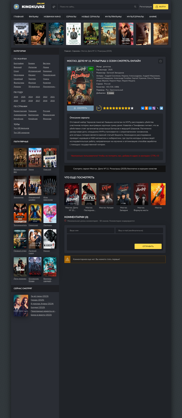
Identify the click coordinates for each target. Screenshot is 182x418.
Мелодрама (19, 75)
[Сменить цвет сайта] (54, 6)
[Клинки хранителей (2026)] (160, 34)
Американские (20, 115)
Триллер (32, 79)
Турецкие (32, 111)
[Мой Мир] (150, 108)
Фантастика (19, 82)
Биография (19, 63)
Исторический (34, 71)
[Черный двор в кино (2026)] (21, 34)
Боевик (31, 63)
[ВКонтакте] (142, 108)
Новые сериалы (91, 16)
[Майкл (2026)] (143, 34)
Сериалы (71, 16)
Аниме (153, 16)
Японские (47, 119)
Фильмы (33, 16)
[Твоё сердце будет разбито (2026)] (126, 34)
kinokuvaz (33, 6)
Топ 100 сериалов (21, 132)
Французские (49, 115)
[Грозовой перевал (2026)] (38, 34)
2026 (16, 97)
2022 (45, 97)
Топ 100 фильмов (21, 128)
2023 (38, 97)
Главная (18, 16)
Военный (18, 67)
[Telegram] (161, 108)
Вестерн (46, 63)
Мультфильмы (113, 16)
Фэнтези (32, 82)
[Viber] (153, 108)
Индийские (18, 119)
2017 (38, 100)
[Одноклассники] (146, 108)
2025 (23, 97)
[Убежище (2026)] (91, 34)
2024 (30, 97)
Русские (46, 111)
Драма (46, 67)
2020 (16, 100)
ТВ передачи (34, 86)
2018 (30, 100)
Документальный (49, 86)
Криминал (47, 71)
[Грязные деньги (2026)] (108, 34)
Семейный (18, 79)
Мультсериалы (135, 16)
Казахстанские (20, 111)
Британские (33, 115)
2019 (23, 100)
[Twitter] (157, 108)
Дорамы (17, 86)
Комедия (47, 82)
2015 (52, 100)
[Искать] (135, 6)
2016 (45, 100)
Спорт (16, 71)
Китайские (33, 119)
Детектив (32, 67)
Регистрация (146, 6)
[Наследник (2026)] (73, 34)
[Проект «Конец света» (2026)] (56, 34)
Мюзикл (31, 75)
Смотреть (82, 108)
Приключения (49, 75)
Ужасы (46, 79)
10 (132, 108)
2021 (52, 97)
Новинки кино (52, 16)
